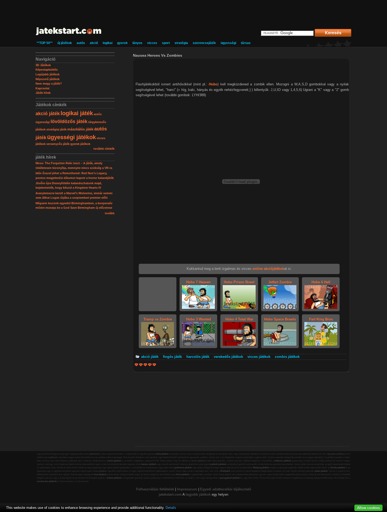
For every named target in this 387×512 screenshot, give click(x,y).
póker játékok (321, 471)
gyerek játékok (80, 143)
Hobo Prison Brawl (239, 282)
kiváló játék (154, 365)
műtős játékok (114, 461)
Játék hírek (43, 92)
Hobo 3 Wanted (198, 319)
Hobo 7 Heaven (198, 282)
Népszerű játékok (47, 79)
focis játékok (100, 474)
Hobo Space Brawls (280, 319)
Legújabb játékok (47, 74)
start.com (174, 494)
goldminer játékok (183, 467)
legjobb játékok (198, 494)
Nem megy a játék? (49, 83)
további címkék (104, 148)
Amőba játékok (337, 467)
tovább (110, 213)
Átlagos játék (145, 365)
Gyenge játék (136, 365)
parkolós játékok (218, 464)
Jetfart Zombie (280, 282)
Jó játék (150, 365)
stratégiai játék (56, 129)
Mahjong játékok (261, 467)
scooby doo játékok (46, 481)
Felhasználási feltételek (155, 489)
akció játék (48, 113)
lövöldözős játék (69, 121)
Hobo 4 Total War (239, 319)
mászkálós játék (80, 129)
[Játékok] (69, 35)
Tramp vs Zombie (157, 319)
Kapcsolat (42, 88)
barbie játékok (114, 478)
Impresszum (187, 489)
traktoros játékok (282, 461)
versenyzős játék (58, 143)
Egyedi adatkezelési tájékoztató (225, 489)
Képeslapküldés (47, 69)
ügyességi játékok (71, 137)
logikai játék (77, 113)
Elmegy (141, 365)
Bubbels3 (225, 471)
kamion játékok (148, 464)
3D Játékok (43, 65)
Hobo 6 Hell (320, 282)
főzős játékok (182, 474)
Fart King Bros (321, 319)
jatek (162, 494)
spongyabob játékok (229, 478)
